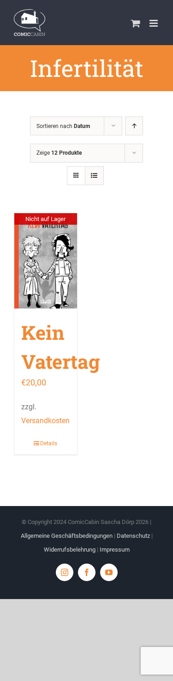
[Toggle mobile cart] (135, 23)
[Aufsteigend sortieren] (134, 125)
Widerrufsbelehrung (69, 549)
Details (48, 443)
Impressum (115, 549)
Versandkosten (45, 420)
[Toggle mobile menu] (154, 23)
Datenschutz (133, 535)
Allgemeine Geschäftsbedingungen (67, 535)
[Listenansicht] (94, 176)
